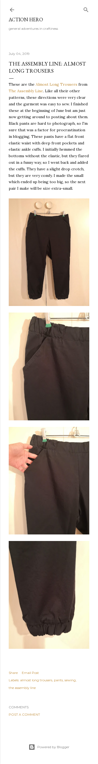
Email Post (30, 673)
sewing (70, 680)
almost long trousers (36, 680)
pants (58, 680)
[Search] (86, 8)
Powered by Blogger (53, 747)
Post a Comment (24, 714)
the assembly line (22, 688)
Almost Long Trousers (56, 84)
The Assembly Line (26, 90)
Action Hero (26, 19)
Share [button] (13, 673)
